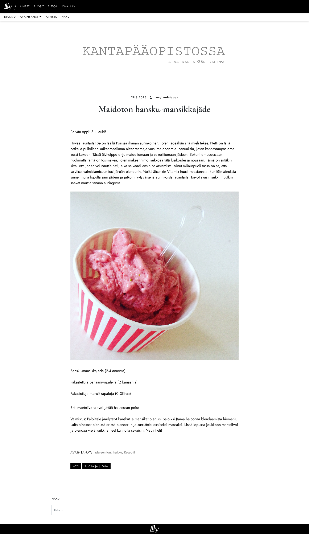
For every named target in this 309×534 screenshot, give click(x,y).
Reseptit (129, 452)
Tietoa (53, 6)
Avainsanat (31, 17)
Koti (76, 466)
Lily (154, 529)
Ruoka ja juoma (96, 466)
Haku (65, 17)
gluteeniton (103, 452)
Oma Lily (68, 6)
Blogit (39, 6)
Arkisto (51, 17)
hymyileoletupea (166, 97)
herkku (117, 452)
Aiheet (25, 6)
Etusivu (10, 17)
